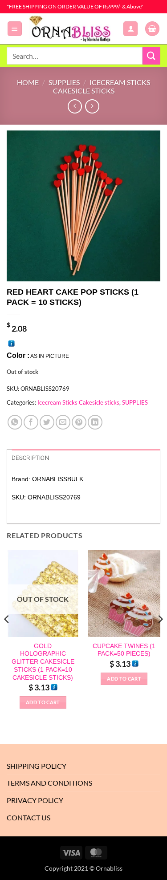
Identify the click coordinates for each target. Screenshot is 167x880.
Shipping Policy (36, 766)
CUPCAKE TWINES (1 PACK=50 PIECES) (124, 650)
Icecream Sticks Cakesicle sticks (101, 86)
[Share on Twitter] (47, 422)
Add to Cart (43, 702)
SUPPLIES (64, 82)
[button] (15, 28)
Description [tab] (30, 457)
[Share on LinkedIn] (95, 422)
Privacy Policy (35, 800)
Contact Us (28, 817)
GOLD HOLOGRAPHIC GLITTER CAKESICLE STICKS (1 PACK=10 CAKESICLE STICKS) (43, 662)
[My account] (130, 28)
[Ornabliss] (72, 29)
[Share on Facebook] (31, 422)
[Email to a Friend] (63, 422)
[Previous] (7, 637)
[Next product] (74, 106)
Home (28, 82)
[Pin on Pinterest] (79, 422)
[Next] (160, 637)
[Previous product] (92, 106)
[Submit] (151, 55)
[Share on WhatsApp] (15, 422)
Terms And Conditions (49, 783)
